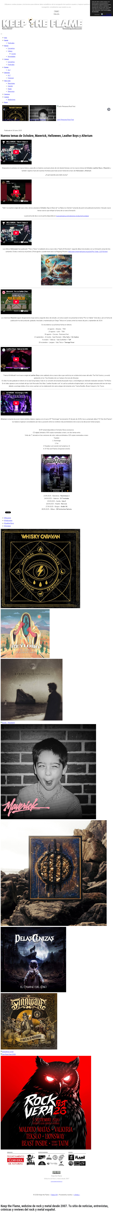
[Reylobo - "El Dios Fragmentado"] (25, 657)
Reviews (6, 67)
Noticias (6, 45)
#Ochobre (7, 526)
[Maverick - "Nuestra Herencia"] (48, 819)
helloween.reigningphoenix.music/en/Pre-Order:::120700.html (88, 252)
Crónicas (6, 59)
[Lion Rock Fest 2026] (8, 1054)
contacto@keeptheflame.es (56, 1181)
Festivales (11, 43)
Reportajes (11, 83)
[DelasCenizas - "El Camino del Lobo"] (33, 992)
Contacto (6, 97)
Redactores (11, 100)
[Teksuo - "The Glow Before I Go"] (54, 925)
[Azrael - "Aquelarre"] (8, 723)
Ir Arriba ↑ (77, 1195)
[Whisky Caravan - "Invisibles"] (40, 608)
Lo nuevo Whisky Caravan (10, 120)
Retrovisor (11, 91)
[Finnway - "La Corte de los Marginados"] (29, 1049)
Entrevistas (7, 72)
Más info (56, 14)
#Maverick (7, 518)
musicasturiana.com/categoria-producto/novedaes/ (72, 216)
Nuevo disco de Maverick (38, 120)
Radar (10, 89)
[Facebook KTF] (56, 125)
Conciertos (11, 48)
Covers (13, 54)
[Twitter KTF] (50, 125)
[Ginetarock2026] (7, 1052)
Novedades (11, 56)
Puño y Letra (7, 80)
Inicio (5, 37)
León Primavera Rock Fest (65, 120)
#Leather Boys (9, 523)
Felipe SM (54, 1195)
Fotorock (11, 78)
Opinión (10, 86)
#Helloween (8, 521)
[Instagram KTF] (53, 125)
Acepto (56, 11)
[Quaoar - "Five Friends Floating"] (32, 720)
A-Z (9, 70)
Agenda (6, 40)
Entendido (96, 14)
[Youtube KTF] (59, 125)
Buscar (6, 102)
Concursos (7, 94)
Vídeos (10, 51)
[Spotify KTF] (62, 125)
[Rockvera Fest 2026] (46, 1168)
